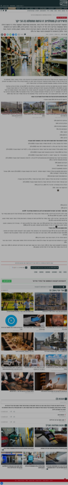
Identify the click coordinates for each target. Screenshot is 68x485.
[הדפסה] (8, 35)
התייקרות (41, 272)
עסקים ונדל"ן (12, 8)
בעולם (51, 10)
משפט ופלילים (43, 8)
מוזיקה (36, 8)
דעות (27, 8)
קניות (60, 272)
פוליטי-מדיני (51, 8)
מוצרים (35, 272)
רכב (23, 8)
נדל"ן (48, 10)
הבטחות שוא (61, 419)
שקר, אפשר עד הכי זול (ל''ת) (57, 424)
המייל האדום (6, 6)
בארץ (55, 10)
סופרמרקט (48, 272)
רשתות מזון (54, 272)
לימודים (37, 10)
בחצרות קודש (59, 8)
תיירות (18, 8)
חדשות (65, 8)
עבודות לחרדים (30, 10)
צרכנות (63, 10)
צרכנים (65, 272)
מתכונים (5, 8)
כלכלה (59, 10)
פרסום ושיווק (43, 10)
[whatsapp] (10, 35)
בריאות (31, 8)
